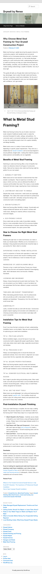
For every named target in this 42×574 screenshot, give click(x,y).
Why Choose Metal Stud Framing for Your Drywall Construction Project (15, 41)
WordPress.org (7, 563)
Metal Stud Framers (13, 495)
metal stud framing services (11, 472)
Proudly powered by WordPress (21, 570)
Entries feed (6, 558)
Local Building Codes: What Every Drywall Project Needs (20, 520)
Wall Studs (18, 496)
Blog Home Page (8, 26)
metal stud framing (25, 495)
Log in (5, 556)
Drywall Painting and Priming (12, 533)
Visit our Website (20, 26)
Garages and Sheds (9, 540)
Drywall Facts (7, 531)
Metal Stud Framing (23, 493)
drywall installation (18, 151)
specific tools (17, 395)
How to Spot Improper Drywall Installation (15, 489)
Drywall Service (12, 493)
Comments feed (8, 560)
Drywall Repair (7, 535)
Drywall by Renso (13, 11)
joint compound (25, 427)
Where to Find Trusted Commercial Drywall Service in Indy (19, 483)
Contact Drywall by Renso (10, 470)
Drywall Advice (7, 527)
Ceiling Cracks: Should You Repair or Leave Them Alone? (20, 509)
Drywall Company (8, 529)
